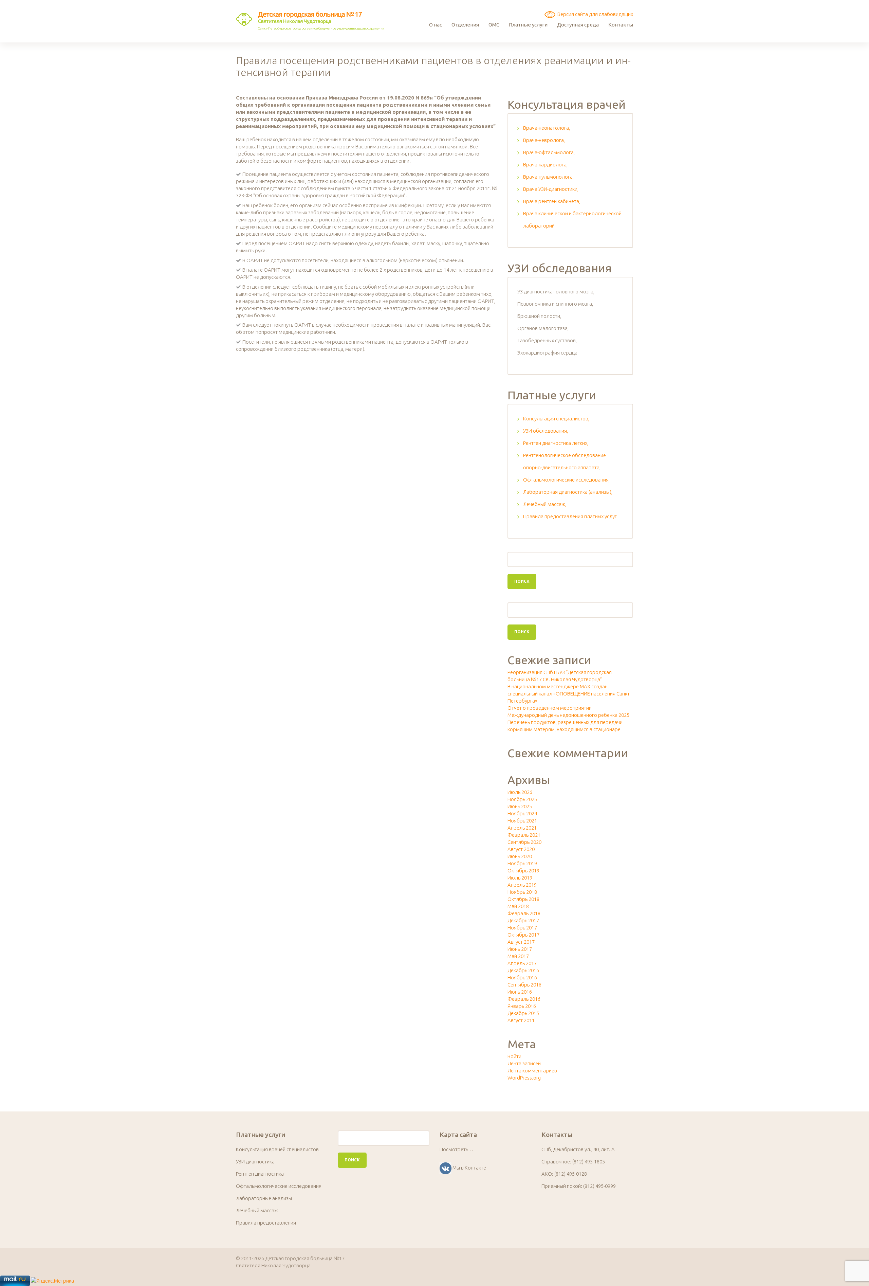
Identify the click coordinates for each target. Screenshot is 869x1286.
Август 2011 (521, 1020)
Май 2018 (518, 906)
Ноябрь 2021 (522, 820)
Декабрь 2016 (523, 970)
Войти (514, 1056)
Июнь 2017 (519, 949)
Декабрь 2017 (523, 920)
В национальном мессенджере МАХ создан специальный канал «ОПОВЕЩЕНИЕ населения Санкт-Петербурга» (569, 694)
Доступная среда (578, 25)
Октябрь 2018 (523, 899)
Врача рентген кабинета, (551, 201)
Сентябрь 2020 (524, 842)
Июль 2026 (519, 792)
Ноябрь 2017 (522, 927)
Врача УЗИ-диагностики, (550, 189)
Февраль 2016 (523, 999)
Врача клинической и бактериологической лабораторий (572, 220)
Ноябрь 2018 (522, 892)
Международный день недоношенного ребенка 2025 (568, 715)
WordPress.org (524, 1078)
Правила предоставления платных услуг (570, 516)
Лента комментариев (532, 1070)
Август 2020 (521, 849)
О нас (435, 25)
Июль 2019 (519, 878)
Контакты (620, 25)
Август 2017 (521, 942)
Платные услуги (528, 25)
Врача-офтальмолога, (549, 152)
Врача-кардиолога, (545, 164)
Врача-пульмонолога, (548, 177)
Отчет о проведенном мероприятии (549, 708)
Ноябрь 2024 (522, 813)
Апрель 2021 (522, 828)
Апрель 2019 (522, 885)
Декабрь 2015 (523, 1013)
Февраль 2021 (523, 835)
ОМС (493, 25)
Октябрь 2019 (523, 870)
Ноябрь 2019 (522, 863)
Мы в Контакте (469, 1168)
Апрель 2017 (522, 963)
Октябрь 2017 (523, 935)
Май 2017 (518, 956)
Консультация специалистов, (556, 418)
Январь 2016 (521, 1006)
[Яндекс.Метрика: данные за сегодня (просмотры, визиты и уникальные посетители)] (52, 1280)
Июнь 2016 (519, 992)
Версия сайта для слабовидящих (594, 14)
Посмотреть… (457, 1149)
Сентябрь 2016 (524, 985)
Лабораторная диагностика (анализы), (567, 492)
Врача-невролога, (544, 140)
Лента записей (524, 1063)
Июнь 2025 (519, 806)
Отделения (465, 25)
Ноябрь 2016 (522, 977)
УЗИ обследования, (545, 431)
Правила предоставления (266, 1223)
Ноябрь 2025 (522, 799)
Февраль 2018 (523, 913)
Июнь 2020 (519, 856)
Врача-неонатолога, (546, 128)
